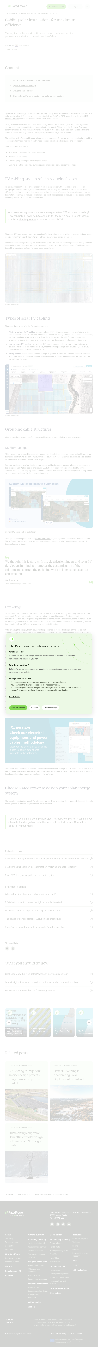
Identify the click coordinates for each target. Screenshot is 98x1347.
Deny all (34, 707)
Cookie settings (50, 707)
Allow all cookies (18, 707)
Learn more (14, 697)
